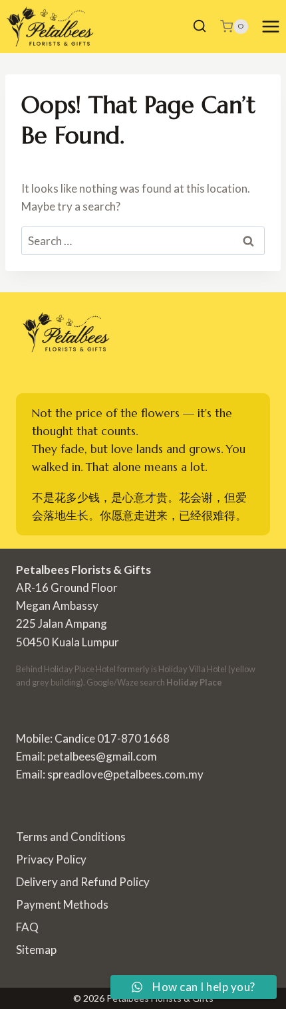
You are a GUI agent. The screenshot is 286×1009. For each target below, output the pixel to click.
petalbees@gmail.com (102, 756)
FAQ (27, 927)
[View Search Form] (200, 27)
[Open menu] (270, 26)
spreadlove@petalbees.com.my (125, 774)
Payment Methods (62, 904)
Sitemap (36, 950)
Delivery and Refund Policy (83, 882)
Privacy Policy (51, 859)
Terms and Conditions (71, 837)
